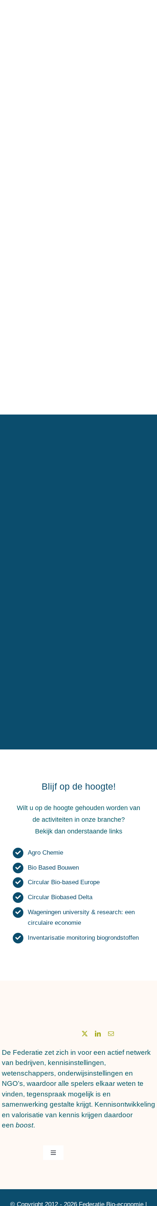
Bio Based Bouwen (53, 867)
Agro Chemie (45, 852)
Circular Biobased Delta (60, 897)
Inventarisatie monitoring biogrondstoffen (83, 937)
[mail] (111, 1034)
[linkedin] (98, 1034)
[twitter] (85, 1034)
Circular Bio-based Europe (64, 882)
